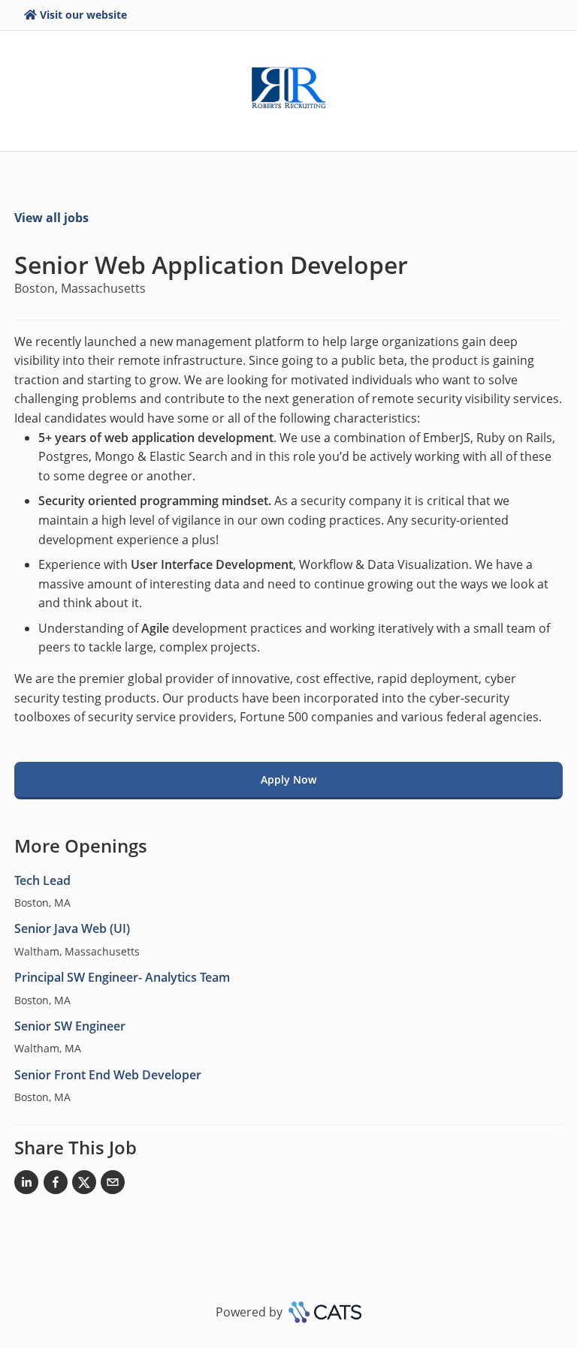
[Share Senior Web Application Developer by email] (113, 1185)
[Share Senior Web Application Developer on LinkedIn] (26, 1185)
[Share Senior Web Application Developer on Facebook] (56, 1185)
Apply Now (288, 779)
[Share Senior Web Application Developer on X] (84, 1185)
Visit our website (83, 15)
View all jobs (51, 217)
